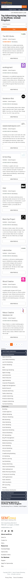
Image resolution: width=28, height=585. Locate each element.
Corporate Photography (8, 383)
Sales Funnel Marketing (8, 466)
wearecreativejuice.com (11, 126)
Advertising (5, 406)
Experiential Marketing (8, 430)
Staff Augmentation (7, 477)
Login (19, 9)
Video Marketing (6, 422)
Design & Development (8, 492)
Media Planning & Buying (8, 471)
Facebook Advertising (7, 390)
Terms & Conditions (18, 577)
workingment (8, 67)
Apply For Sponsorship (7, 563)
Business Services (6, 495)
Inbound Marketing (7, 432)
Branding (4, 409)
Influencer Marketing (7, 417)
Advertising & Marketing (8, 354)
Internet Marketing (7, 448)
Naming (4, 487)
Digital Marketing (6, 357)
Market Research (6, 388)
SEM (3, 367)
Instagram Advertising (8, 401)
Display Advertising (7, 464)
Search (24, 6)
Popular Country (12, 9)
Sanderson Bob (8, 98)
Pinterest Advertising (7, 398)
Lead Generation (6, 375)
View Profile (14, 58)
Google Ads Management (8, 385)
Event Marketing (6, 445)
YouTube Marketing (7, 404)
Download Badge (5, 549)
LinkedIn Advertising (7, 396)
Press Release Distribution (9, 490)
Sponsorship (4, 551)
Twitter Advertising (7, 393)
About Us (3, 537)
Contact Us (4, 540)
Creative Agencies (7, 411)
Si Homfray (7, 157)
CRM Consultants (6, 482)
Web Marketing (6, 419)
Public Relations (6, 479)
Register (24, 9)
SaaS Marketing (6, 461)
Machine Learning (7, 458)
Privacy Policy (8, 577)
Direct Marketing (6, 424)
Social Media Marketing (8, 359)
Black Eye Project (9, 219)
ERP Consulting (6, 484)
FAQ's (2, 543)
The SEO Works (8, 36)
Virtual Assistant (6, 451)
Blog (2, 566)
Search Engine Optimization (9, 351)
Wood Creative (8, 281)
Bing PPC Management (8, 437)
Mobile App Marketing (8, 370)
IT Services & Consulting (8, 474)
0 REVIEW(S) (14, 73)
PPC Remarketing (6, 435)
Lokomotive (7, 250)
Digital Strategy (6, 372)
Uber (4, 188)
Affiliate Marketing (7, 414)
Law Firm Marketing (7, 362)
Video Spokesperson (7, 469)
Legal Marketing (6, 380)
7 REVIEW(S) (14, 41)
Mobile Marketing (7, 443)
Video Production (6, 377)
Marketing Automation (8, 440)
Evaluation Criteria (5, 554)
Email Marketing (6, 427)
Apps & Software (6, 498)
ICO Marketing (6, 456)
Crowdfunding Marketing (8, 453)
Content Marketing (7, 364)
